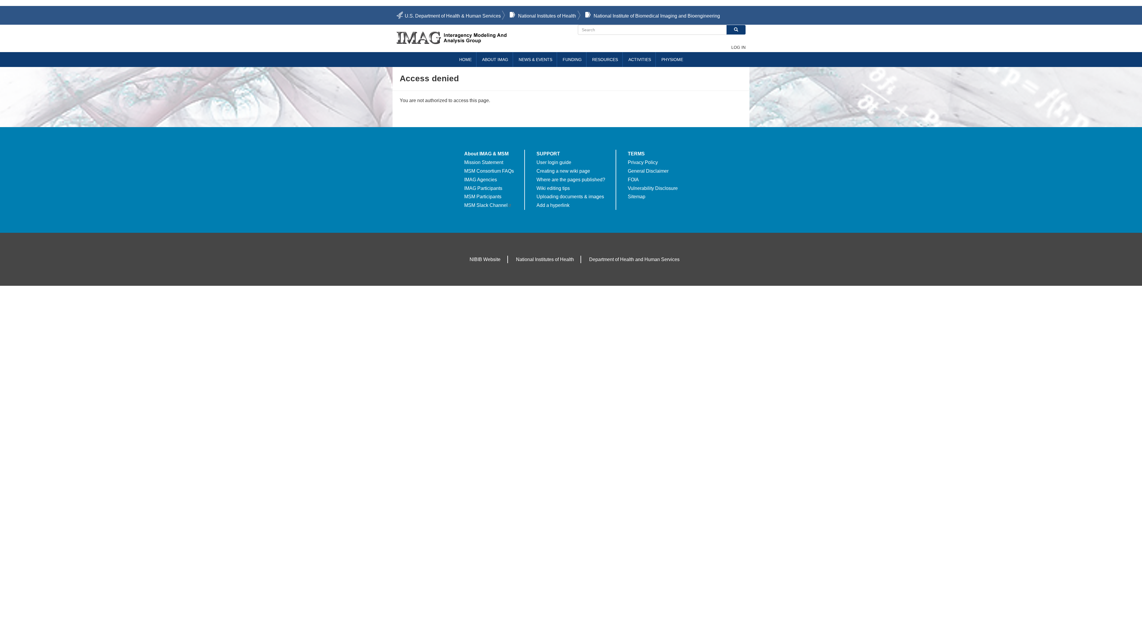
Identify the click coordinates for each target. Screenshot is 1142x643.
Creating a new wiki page (563, 171)
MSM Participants (482, 196)
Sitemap (636, 196)
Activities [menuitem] (639, 59)
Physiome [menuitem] (672, 59)
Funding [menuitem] (572, 59)
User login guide (554, 162)
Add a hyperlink (553, 205)
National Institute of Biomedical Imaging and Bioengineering (657, 15)
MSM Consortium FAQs (489, 171)
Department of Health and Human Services (634, 259)
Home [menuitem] (465, 59)
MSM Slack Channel (486, 205)
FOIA (633, 179)
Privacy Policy (643, 162)
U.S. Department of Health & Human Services (453, 15)
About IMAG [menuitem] (495, 59)
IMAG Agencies (480, 179)
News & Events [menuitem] (535, 59)
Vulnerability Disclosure (653, 188)
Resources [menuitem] (605, 59)
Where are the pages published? (571, 179)
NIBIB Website (485, 259)
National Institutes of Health (547, 15)
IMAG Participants (483, 188)
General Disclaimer (648, 171)
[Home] (487, 38)
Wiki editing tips (553, 188)
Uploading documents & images (570, 196)
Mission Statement (483, 162)
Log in (738, 47)
